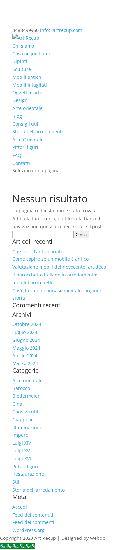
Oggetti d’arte (27, 92)
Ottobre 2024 (26, 324)
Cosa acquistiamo (31, 53)
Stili (16, 482)
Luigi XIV (21, 443)
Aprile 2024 (24, 355)
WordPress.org (28, 530)
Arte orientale (27, 108)
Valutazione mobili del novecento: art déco (59, 267)
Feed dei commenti (33, 522)
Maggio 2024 (26, 348)
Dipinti (19, 61)
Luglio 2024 (24, 332)
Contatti (21, 163)
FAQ (16, 155)
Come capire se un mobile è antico (50, 259)
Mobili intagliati (29, 85)
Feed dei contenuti (32, 515)
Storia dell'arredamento (38, 490)
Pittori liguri (25, 147)
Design (20, 100)
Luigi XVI (21, 458)
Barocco (21, 388)
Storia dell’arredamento (38, 131)
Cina (17, 404)
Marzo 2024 (25, 363)
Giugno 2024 (26, 340)
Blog (17, 116)
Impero (20, 435)
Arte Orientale (28, 139)
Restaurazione (28, 474)
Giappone (23, 419)
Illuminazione (27, 427)
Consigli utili (26, 124)
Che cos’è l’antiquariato (37, 251)
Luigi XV (21, 451)
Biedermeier (26, 396)
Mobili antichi (27, 77)
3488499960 (25, 30)
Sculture (21, 69)
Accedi (19, 507)
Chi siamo (23, 46)
